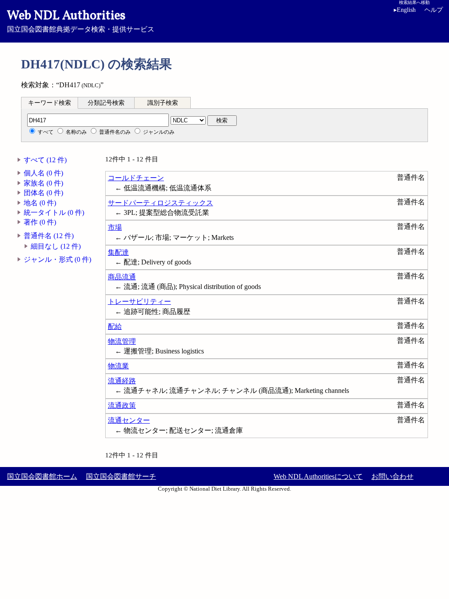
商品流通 (122, 277)
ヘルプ (433, 10)
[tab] (49, 102)
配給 (115, 326)
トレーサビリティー (139, 301)
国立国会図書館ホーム (42, 476)
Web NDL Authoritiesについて (318, 476)
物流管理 (122, 341)
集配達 (118, 252)
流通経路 (122, 381)
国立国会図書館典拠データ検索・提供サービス (80, 20)
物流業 (118, 366)
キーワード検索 (49, 103)
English (405, 10)
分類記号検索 (106, 103)
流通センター (129, 420)
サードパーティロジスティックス (160, 203)
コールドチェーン (136, 178)
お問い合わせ (392, 476)
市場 (115, 227)
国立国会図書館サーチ (121, 476)
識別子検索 (162, 103)
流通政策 (122, 405)
